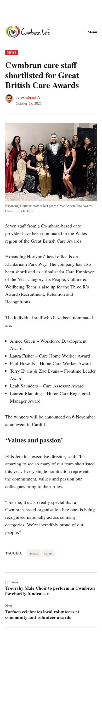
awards (34, 553)
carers (48, 553)
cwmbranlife (30, 97)
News (11, 52)
